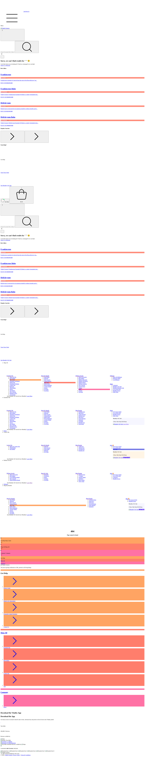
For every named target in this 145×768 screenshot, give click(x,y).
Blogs (5, 707)
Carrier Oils (9, 445)
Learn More (29, 396)
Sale (5, 686)
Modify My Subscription (9, 601)
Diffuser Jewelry (79, 375)
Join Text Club (126, 457)
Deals (111, 384)
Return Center (7, 588)
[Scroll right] (37, 137)
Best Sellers (6, 660)
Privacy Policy (16, 755)
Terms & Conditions (26, 755)
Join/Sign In (26, 11)
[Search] (27, 47)
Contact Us (6, 627)
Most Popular (79, 410)
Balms (5, 430)
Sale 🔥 (112, 445)
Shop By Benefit (45, 375)
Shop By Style (44, 473)
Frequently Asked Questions (10, 614)
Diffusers (112, 375)
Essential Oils (10, 375)
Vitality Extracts (8, 755)
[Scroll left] (12, 137)
